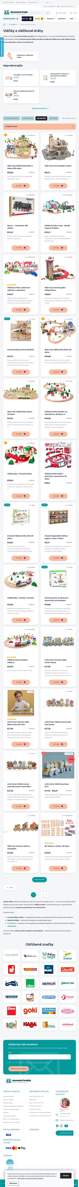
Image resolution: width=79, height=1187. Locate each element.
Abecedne (53, 118)
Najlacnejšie (28, 118)
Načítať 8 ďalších (39, 879)
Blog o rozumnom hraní (36, 1103)
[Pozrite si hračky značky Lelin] (11, 1024)
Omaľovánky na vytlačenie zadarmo (40, 1112)
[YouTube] (66, 1125)
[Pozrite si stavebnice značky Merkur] (49, 983)
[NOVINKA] (20, 332)
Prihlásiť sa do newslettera (18, 1069)
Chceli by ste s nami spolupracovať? (40, 1116)
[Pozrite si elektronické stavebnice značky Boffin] (49, 997)
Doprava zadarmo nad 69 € (11, 1122)
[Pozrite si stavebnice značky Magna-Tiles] (30, 955)
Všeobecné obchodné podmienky (13, 1106)
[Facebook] (57, 1125)
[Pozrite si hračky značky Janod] (11, 969)
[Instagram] (61, 1125)
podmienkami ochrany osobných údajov (38, 1062)
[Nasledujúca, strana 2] (39, 894)
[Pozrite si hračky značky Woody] (11, 997)
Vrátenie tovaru (32, 2)
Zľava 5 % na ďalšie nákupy (11, 1119)
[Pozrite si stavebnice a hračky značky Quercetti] (67, 969)
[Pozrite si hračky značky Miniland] (67, 1024)
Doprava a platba (8, 2)
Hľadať (48, 13)
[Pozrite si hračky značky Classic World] (67, 997)
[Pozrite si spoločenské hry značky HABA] (30, 1024)
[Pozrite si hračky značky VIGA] (49, 1024)
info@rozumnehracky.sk (67, 1120)
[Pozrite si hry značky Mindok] (30, 969)
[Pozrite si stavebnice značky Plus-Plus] (48, 969)
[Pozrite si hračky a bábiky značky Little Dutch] (11, 955)
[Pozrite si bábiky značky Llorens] (67, 1011)
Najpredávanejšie (12, 118)
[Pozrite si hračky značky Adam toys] (49, 955)
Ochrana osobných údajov (11, 1109)
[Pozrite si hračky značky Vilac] (30, 983)
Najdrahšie (41, 118)
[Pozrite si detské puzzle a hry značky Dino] (11, 1011)
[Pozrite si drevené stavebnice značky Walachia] (67, 983)
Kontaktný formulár (66, 1133)
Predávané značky (35, 1109)
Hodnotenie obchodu (9, 1116)
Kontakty (6, 1113)
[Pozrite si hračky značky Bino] (30, 997)
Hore (11, 887)
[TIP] (20, 148)
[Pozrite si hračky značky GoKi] (30, 1011)
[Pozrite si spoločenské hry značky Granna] (49, 1011)
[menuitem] (11, 18)
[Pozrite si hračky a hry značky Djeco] (67, 955)
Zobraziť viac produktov (39, 108)
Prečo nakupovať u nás (36, 1096)
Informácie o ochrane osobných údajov (30, 1178)
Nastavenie (13, 1183)
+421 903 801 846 (65, 1114)
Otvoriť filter (11, 126)
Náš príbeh (32, 1100)
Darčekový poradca (35, 1106)
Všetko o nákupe (21, 2)
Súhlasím (66, 1175)
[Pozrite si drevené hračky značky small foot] (11, 983)
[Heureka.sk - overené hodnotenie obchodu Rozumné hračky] (10, 1167)
